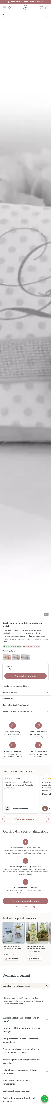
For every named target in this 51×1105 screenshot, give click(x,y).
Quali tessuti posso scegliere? (16, 1091)
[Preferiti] (10, 7)
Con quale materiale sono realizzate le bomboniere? (20, 1040)
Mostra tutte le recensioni (25, 819)
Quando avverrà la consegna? (16, 986)
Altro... (5, 641)
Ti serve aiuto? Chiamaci (24, 907)
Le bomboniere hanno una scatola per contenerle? (19, 1072)
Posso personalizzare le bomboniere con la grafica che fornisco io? (21, 1051)
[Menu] (4, 7)
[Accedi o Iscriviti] (41, 7)
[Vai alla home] (25, 7)
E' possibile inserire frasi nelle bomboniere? (16, 1082)
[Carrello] (47, 7)
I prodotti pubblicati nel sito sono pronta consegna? (21, 1030)
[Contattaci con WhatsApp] (44, 1098)
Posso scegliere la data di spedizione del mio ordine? (21, 1061)
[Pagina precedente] (4, 14)
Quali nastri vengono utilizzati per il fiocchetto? (19, 1100)
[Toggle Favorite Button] (47, 15)
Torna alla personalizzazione (25, 901)
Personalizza (13, 959)
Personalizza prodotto (25, 676)
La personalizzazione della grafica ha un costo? (20, 1019)
